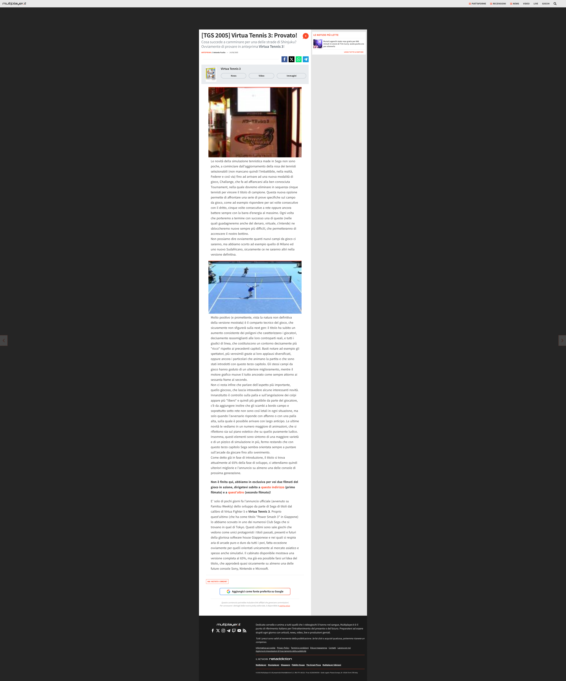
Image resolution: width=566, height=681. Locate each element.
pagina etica (284, 605)
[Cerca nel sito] (555, 3)
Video (526, 3)
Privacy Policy (283, 647)
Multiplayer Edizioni (332, 664)
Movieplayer (273, 664)
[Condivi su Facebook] (284, 59)
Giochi (546, 3)
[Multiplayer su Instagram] (223, 630)
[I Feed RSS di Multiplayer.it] (244, 630)
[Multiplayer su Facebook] (212, 630)
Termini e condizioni (300, 647)
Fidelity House (298, 664)
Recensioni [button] (499, 3)
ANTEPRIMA (206, 52)
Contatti (332, 647)
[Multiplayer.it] (14, 3)
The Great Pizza (313, 664)
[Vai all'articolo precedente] (562, 340)
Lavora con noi (344, 647)
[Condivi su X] (291, 59)
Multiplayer (261, 664)
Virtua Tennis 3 (231, 69)
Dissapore (285, 664)
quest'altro (236, 492)
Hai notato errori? (217, 581)
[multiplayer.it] (229, 624)
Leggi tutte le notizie (353, 52)
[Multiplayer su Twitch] (234, 630)
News (233, 75)
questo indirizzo (272, 487)
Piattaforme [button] (479, 3)
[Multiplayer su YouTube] (239, 630)
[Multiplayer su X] (218, 630)
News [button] (516, 3)
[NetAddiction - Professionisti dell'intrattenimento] (280, 659)
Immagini (291, 75)
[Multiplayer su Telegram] (228, 630)
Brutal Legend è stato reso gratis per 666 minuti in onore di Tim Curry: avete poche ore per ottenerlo (343, 44)
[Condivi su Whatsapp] (299, 59)
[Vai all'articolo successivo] (3, 340)
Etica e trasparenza (318, 647)
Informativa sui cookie (265, 647)
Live (536, 3)
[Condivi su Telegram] (306, 59)
